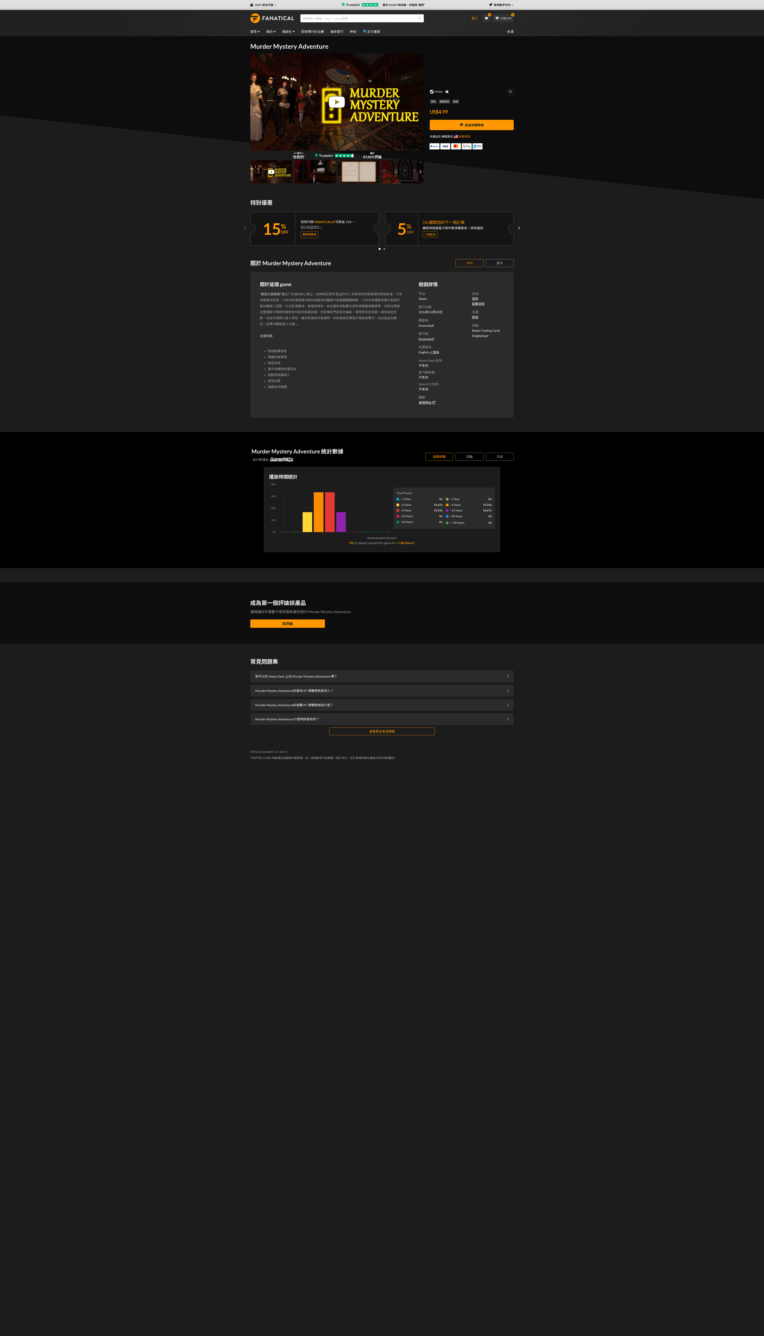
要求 (500, 263)
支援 (510, 31)
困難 (469, 456)
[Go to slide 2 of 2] (384, 249)
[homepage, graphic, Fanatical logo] (272, 18)
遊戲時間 (439, 456)
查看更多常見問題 (382, 731)
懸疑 (455, 101)
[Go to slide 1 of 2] (379, 249)
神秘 (353, 31)
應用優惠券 (309, 234)
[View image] (271, 172)
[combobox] (382, 18)
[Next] (519, 228)
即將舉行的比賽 (312, 31)
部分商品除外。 (312, 227)
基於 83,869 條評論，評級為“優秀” (404, 5)
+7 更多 (434, 352)
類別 (269, 31)
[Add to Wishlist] (510, 91)
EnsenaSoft (426, 339)
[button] (263, 5)
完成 (500, 456)
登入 (475, 18)
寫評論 (287, 623)
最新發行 (337, 31)
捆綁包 (287, 31)
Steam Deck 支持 (430, 360)
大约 (469, 263)
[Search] (419, 18)
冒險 (433, 101)
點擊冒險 (444, 101)
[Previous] (245, 228)
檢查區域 (464, 136)
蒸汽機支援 (427, 372)
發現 (253, 31)
